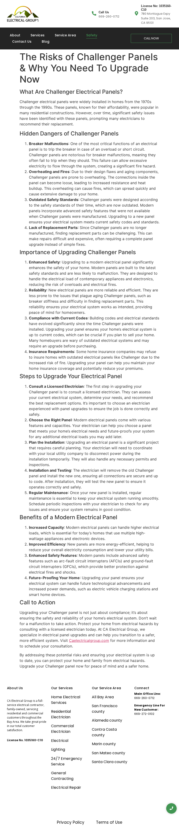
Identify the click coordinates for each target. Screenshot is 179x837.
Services (38, 35)
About (15, 35)
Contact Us (21, 41)
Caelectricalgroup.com (89, 640)
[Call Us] (94, 13)
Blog (45, 41)
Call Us (104, 12)
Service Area (65, 35)
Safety (91, 35)
